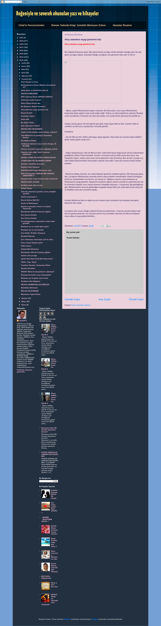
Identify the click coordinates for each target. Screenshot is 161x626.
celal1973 (23, 320)
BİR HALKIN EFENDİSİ (30, 291)
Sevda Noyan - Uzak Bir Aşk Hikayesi (54, 567)
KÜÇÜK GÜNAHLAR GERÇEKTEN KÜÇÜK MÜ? (49, 454)
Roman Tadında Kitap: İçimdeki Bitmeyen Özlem (78, 25)
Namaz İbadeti (26, 113)
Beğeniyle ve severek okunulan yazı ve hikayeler (57, 14)
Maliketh (67, 619)
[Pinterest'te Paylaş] (109, 226)
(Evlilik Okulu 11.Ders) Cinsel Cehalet (54, 530)
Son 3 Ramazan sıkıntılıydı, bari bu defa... (37, 239)
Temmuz (25, 79)
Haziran (24, 298)
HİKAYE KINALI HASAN (30, 182)
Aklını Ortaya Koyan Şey (30, 103)
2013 (21, 60)
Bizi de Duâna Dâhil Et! (30, 200)
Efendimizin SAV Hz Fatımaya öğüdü (35, 252)
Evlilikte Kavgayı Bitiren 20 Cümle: (54, 494)
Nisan (24, 305)
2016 (21, 50)
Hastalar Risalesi (122, 25)
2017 (21, 47)
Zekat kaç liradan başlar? (31, 100)
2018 (21, 44)
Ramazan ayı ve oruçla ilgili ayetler (35, 226)
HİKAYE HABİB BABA (29, 94)
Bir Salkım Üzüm (27, 123)
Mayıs (24, 301)
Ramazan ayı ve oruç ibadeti (32, 230)
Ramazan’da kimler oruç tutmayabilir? (36, 275)
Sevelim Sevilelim (28, 268)
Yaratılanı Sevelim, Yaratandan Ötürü (35, 265)
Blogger (95, 619)
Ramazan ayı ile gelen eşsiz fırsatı (34, 278)
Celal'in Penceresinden (31, 25)
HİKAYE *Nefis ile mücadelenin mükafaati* (37, 272)
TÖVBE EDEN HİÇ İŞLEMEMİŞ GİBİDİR (36, 161)
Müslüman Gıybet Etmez (30, 294)
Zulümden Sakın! (28, 116)
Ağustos (25, 76)
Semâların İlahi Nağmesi (30, 281)
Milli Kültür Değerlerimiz (46, 577)
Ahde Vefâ (25, 119)
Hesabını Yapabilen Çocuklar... (33, 164)
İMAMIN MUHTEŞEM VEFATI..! (46, 519)
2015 (21, 54)
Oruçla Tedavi (26, 188)
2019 (21, 41)
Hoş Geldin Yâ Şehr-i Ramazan (33, 233)
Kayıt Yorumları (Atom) (80, 305)
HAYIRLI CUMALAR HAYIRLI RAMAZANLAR (38, 157)
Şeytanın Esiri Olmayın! (30, 167)
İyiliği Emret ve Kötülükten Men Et (34, 90)
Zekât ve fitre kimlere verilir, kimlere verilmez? (39, 132)
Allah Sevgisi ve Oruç (29, 82)
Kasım (24, 66)
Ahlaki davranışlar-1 (29, 197)
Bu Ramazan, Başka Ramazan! (33, 106)
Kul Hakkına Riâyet (28, 141)
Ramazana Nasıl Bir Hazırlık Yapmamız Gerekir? (49, 430)
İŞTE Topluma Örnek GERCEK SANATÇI (36, 97)
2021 (21, 38)
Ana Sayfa (104, 299)
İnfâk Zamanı (26, 246)
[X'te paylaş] (105, 226)
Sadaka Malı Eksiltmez (30, 249)
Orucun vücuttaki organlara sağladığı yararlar (39, 149)
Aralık (24, 63)
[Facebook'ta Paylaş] (107, 226)
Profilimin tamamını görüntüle (24, 371)
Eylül (23, 73)
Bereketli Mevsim (28, 236)
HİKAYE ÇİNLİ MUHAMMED (31, 129)
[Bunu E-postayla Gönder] (100, 226)
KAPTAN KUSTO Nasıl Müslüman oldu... (37, 170)
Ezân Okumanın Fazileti (30, 126)
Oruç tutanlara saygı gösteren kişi (34, 110)
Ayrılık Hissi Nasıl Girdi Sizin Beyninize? (37, 259)
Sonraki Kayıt (72, 299)
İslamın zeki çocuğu (29, 255)
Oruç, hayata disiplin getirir (32, 243)
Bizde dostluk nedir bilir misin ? (54, 542)
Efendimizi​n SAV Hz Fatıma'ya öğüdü (35, 212)
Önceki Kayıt (136, 299)
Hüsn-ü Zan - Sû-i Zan (54, 585)
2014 (21, 57)
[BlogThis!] (103, 226)
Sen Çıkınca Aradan (29, 215)
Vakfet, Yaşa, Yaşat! (29, 262)
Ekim (23, 69)
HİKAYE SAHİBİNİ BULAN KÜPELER (35, 285)
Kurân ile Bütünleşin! (29, 203)
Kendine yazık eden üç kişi (32, 185)
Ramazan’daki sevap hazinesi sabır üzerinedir (39, 179)
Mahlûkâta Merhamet (29, 288)
